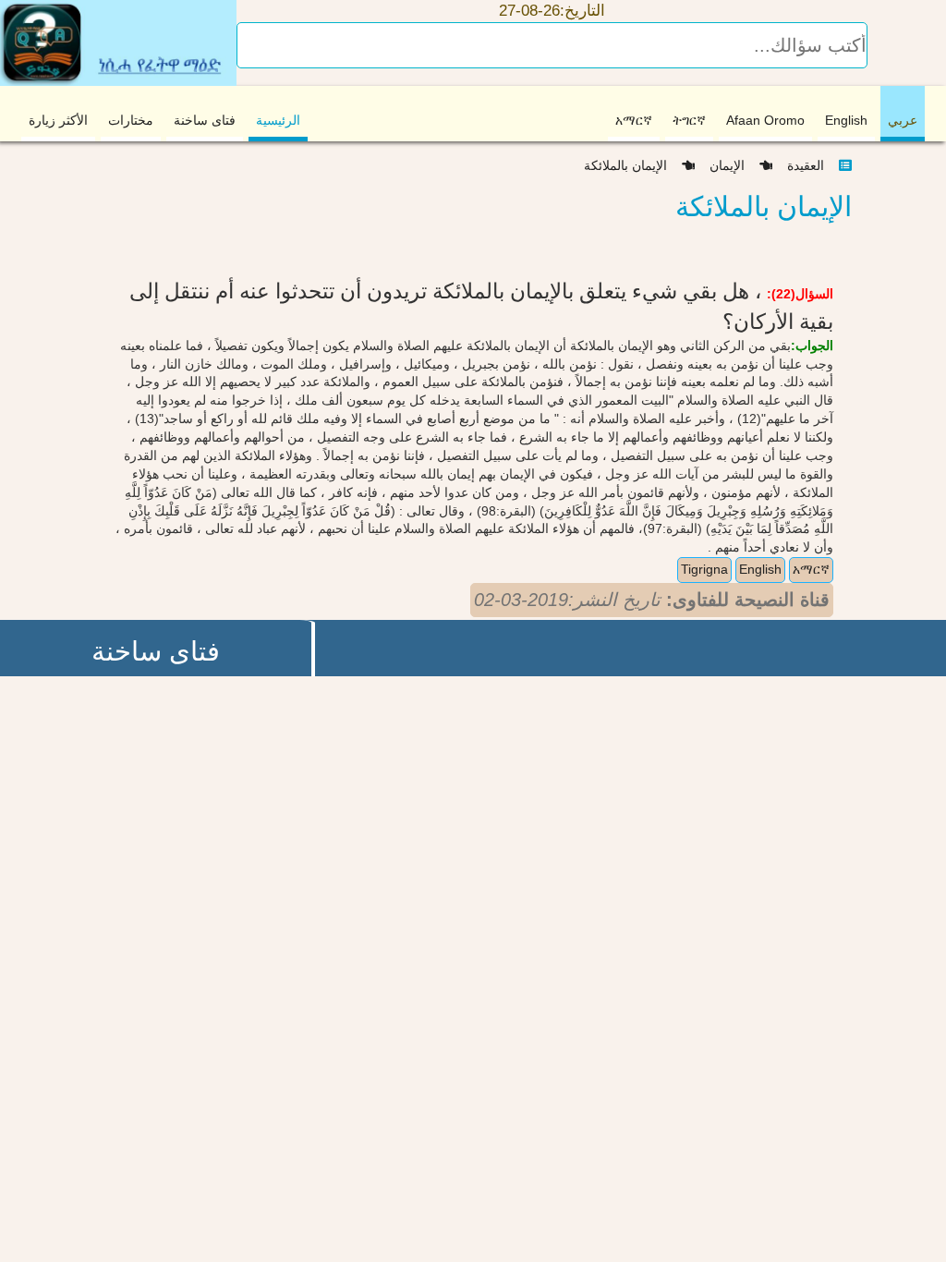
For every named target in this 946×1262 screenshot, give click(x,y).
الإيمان (734, 165)
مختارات (130, 120)
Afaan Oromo (765, 120)
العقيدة (811, 165)
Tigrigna (704, 569)
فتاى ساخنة (205, 120)
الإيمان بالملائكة (633, 165)
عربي (902, 120)
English (846, 120)
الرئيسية (278, 120)
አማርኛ (633, 120)
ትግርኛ (689, 120)
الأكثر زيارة (58, 120)
